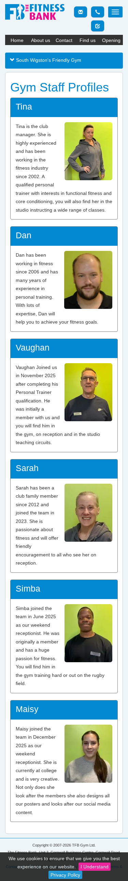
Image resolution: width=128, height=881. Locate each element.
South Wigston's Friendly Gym (48, 60)
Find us (88, 40)
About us (40, 40)
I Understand (95, 866)
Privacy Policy (65, 875)
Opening (111, 40)
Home (17, 40)
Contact (64, 40)
